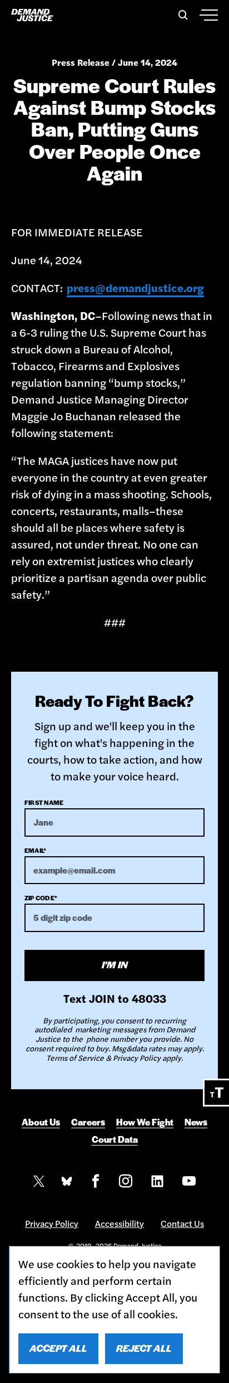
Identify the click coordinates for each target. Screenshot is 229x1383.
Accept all (58, 1348)
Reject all (144, 1348)
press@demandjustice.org (135, 287)
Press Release (80, 62)
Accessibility (119, 1223)
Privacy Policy (51, 1223)
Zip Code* (40, 897)
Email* (35, 850)
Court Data (115, 1139)
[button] (181, 15)
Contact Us (182, 1223)
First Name (43, 802)
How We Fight (144, 1122)
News (196, 1122)
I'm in (115, 964)
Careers (88, 1122)
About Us (41, 1122)
